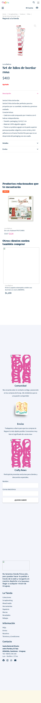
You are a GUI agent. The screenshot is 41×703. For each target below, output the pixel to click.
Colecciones (7, 597)
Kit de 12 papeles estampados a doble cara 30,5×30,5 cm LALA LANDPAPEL (17, 289)
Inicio (4, 14)
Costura (22, 14)
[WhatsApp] (11, 660)
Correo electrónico (9, 489)
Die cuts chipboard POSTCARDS (14, 230)
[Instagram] (7, 660)
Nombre (5, 481)
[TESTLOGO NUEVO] (5, 3)
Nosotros (6, 633)
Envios (5, 630)
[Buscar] (34, 2)
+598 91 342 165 (10, 654)
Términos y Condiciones (11, 636)
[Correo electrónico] (15, 660)
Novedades (6, 615)
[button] (38, 3)
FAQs (4, 627)
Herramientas (7, 606)
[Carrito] (37, 8)
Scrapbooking (13, 14)
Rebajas (5, 618)
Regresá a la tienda (11, 18)
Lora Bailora (7, 64)
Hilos (28, 14)
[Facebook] (4, 660)
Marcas (5, 612)
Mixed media (7, 603)
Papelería (6, 609)
